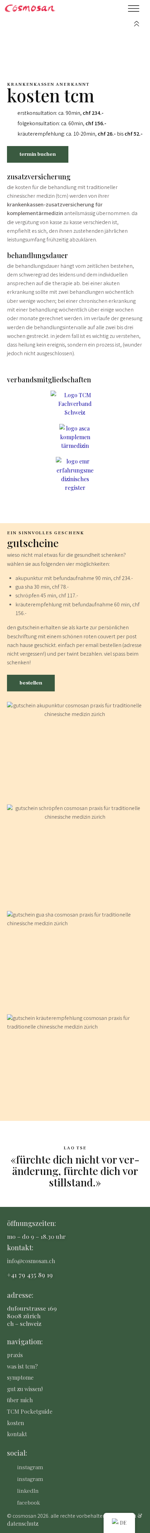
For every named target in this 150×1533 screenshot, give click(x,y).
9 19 (47, 1274)
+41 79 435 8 (24, 1274)
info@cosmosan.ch (31, 1260)
